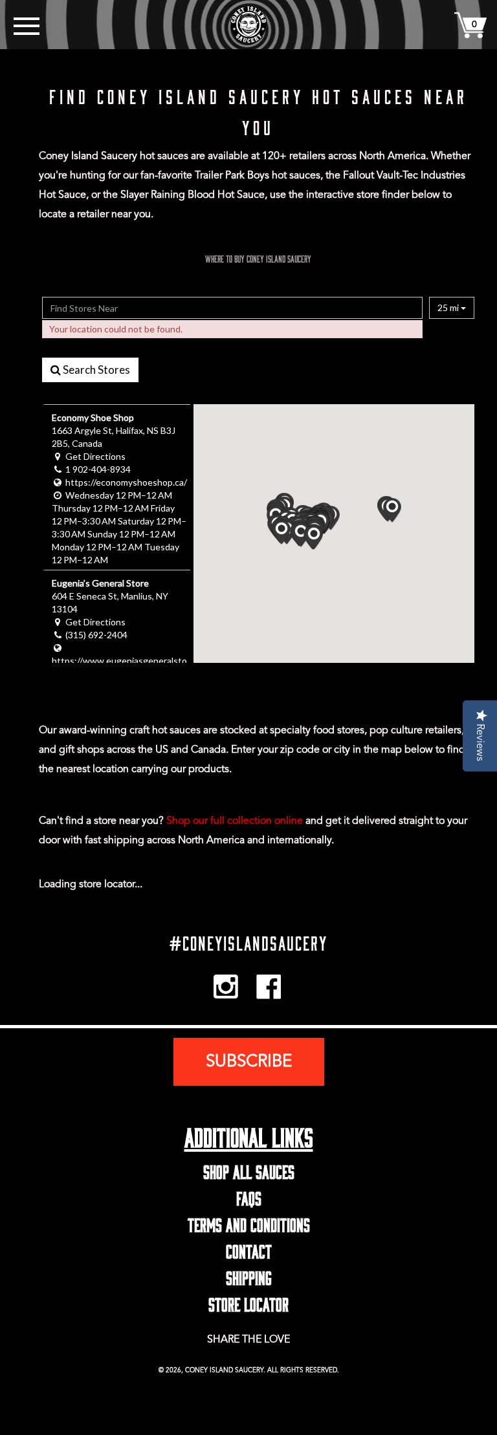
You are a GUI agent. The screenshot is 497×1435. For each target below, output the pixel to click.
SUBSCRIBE (249, 1061)
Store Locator (248, 1301)
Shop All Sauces (248, 1169)
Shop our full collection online (234, 821)
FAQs (248, 1195)
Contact (249, 1248)
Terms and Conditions (249, 1222)
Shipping (249, 1275)
